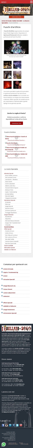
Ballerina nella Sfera (10, 186)
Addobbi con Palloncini (10, 249)
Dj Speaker (8, 202)
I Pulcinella (7, 225)
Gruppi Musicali (9, 206)
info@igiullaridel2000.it (8, 412)
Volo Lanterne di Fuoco (11, 237)
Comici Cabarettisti (10, 183)
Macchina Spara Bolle (10, 243)
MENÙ (3, 2)
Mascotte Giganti (9, 196)
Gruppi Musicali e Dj (9, 286)
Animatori (6, 296)
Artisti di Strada (8, 269)
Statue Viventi (8, 181)
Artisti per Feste (9, 190)
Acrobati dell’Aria (9, 194)
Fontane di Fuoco (9, 231)
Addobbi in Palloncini (9, 306)
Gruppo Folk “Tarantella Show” (13, 223)
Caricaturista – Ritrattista (11, 179)
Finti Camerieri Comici (10, 177)
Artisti (5, 276)
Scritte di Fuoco (9, 233)
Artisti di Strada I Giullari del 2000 (12, 21)
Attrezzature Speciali (9, 247)
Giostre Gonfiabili (8, 245)
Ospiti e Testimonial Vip (11, 192)
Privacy (21, 443)
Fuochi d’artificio (9, 227)
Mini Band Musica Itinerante (12, 221)
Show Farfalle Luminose (11, 175)
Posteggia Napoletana (11, 212)
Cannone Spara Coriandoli (11, 241)
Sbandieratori (8, 216)
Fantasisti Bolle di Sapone (11, 188)
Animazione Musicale (9, 200)
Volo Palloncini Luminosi (11, 235)
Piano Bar (7, 204)
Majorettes (8, 218)
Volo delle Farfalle (9, 239)
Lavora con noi (12, 443)
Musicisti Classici (9, 208)
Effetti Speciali (7, 229)
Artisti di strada (24, 444)
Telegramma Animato (10, 198)
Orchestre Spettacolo (10, 210)
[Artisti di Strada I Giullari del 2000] (16, 14)
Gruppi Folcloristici (8, 214)
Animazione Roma (13, 444)
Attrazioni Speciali (8, 173)
